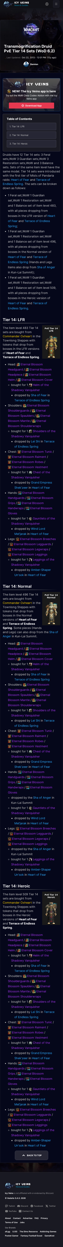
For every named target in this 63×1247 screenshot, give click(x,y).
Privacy (44, 1218)
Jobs (22, 1222)
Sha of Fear (39, 395)
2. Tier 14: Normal (19, 135)
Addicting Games (48, 1231)
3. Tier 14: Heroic (19, 143)
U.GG (14, 1231)
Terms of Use (11, 1222)
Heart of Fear (20, 179)
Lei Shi (35, 441)
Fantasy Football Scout (31, 1235)
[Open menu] (56, 4)
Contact (17, 1218)
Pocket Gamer (11, 1235)
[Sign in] (47, 4)
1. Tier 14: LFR (17, 126)
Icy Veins (9, 1193)
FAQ (36, 1218)
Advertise (27, 1218)
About (8, 1218)
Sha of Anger (46, 267)
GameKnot (49, 1235)
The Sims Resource (29, 1231)
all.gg (7, 1231)
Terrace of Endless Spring (32, 400)
